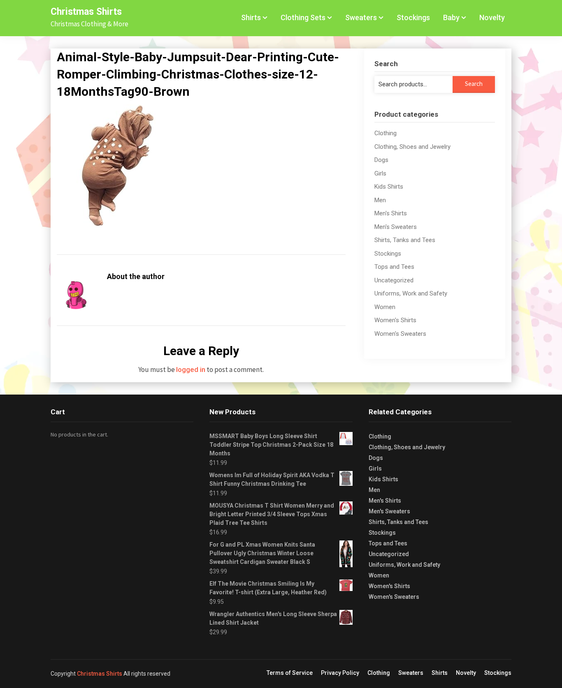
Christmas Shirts (86, 11)
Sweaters (361, 17)
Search (474, 84)
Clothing (385, 133)
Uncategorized (393, 280)
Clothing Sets (303, 17)
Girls (380, 173)
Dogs (381, 160)
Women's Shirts (395, 320)
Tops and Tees (394, 266)
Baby (451, 17)
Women (384, 307)
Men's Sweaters (395, 227)
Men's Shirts (390, 213)
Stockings (413, 17)
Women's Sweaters (400, 333)
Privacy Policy (340, 673)
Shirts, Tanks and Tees (404, 240)
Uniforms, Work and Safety (410, 293)
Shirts (251, 17)
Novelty (492, 17)
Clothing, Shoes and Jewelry (412, 146)
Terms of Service (290, 673)
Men (380, 200)
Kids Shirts (388, 186)
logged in (190, 369)
